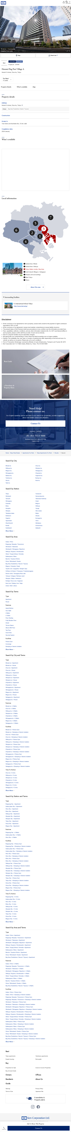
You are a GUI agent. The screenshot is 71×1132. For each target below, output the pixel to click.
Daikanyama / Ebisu (11, 556)
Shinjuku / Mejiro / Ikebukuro (13, 578)
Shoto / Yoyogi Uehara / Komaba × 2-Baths (17, 976)
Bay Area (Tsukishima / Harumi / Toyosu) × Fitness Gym (21, 1036)
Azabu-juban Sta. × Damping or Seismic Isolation (19, 851)
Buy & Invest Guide (11, 1071)
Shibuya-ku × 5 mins (11, 775)
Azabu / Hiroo (9, 541)
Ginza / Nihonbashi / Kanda (13, 561)
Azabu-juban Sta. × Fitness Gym (14, 848)
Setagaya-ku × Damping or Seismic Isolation (18, 766)
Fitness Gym (9, 641)
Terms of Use (9, 1091)
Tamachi (8, 498)
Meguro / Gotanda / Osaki (13, 566)
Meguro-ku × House (11, 694)
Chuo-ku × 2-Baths (11, 708)
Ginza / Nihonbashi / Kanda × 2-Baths (16, 983)
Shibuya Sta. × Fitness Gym (13, 863)
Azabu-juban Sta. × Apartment (14, 806)
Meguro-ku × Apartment (12, 692)
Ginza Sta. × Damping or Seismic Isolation (17, 885)
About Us (39, 1079)
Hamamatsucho (40, 496)
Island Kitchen (9, 608)
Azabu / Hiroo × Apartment (13, 935)
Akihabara (38, 523)
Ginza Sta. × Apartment (12, 823)
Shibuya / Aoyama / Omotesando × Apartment (18, 945)
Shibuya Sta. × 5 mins (12, 906)
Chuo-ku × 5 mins (10, 773)
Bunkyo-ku (38, 478)
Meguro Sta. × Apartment (12, 826)
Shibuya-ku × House (11, 675)
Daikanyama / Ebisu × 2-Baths (14, 978)
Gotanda (8, 503)
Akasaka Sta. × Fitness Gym (13, 868)
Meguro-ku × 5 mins (11, 785)
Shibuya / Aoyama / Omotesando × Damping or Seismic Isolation (23, 1014)
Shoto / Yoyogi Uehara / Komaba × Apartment (18, 947)
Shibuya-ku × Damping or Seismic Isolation (17, 742)
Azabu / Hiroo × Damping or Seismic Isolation (18, 994)
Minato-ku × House (11, 665)
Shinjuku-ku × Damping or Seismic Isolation (17, 746)
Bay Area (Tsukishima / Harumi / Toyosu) (17, 563)
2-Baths (8, 613)
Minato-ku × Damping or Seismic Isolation (17, 732)
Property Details (6, 87)
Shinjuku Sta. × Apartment (13, 818)
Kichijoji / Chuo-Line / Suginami (14, 581)
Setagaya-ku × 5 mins (12, 787)
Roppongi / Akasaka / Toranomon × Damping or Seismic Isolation (23, 999)
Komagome (39, 518)
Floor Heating (9, 618)
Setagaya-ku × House (11, 699)
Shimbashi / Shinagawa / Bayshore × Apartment (19, 942)
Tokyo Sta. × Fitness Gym (13, 878)
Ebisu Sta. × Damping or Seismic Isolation (17, 861)
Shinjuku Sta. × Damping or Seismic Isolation (18, 875)
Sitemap (8, 1088)
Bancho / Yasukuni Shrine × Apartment (16, 952)
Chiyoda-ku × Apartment (12, 682)
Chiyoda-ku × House (11, 685)
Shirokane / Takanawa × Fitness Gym (16, 1002)
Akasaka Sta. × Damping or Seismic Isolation (18, 870)
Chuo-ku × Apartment (11, 668)
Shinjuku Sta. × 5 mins (12, 911)
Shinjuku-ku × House (11, 680)
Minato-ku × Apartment (12, 663)
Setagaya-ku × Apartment (13, 697)
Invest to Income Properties (43, 1067)
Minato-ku (8, 465)
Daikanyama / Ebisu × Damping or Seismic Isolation (20, 1024)
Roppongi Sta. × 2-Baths (12, 832)
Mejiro (37, 513)
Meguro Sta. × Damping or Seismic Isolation (18, 890)
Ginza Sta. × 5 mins (11, 916)
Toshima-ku (9, 478)
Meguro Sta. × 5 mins (11, 918)
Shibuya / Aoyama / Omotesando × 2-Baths (17, 973)
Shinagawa (9, 501)
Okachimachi (9, 523)
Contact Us (38, 1128)
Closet (7, 623)
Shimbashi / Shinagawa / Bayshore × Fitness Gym (19, 1007)
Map (34, 87)
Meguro (38, 503)
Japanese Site (39, 1091)
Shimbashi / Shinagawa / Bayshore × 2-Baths (18, 971)
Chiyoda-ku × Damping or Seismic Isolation (17, 751)
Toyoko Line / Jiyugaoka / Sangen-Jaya (16, 568)
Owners (9, 1075)
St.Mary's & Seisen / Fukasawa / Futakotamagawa (19, 571)
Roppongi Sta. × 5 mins (12, 896)
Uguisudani (9, 520)
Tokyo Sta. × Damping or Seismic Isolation (17, 880)
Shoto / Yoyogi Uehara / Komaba (15, 554)
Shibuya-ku (9, 468)
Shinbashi (8, 496)
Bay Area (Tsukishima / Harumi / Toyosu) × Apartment (20, 957)
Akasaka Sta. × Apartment (13, 816)
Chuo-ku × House (10, 670)
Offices (38, 1075)
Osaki (37, 501)
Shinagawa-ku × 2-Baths (12, 718)
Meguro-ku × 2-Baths (11, 720)
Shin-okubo (39, 511)
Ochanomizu (39, 525)
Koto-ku (38, 480)
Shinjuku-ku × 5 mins (11, 777)
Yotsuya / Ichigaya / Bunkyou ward (15, 576)
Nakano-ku (9, 475)
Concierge (8, 644)
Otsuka (37, 515)
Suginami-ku (39, 475)
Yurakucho (38, 493)
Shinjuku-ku (39, 468)
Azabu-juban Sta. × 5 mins (13, 899)
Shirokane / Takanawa (12, 546)
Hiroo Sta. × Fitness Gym (12, 853)
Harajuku (8, 508)
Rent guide (38, 1059)
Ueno (37, 520)
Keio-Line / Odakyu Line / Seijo (14, 583)
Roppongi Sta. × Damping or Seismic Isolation (18, 846)
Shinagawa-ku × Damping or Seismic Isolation (18, 756)
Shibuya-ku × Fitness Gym (13, 739)
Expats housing (10, 1059)
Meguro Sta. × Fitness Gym (13, 888)
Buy (7, 1063)
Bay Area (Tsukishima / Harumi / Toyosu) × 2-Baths (19, 985)
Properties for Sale (11, 1067)
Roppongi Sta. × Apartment (13, 804)
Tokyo (7, 493)
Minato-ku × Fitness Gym (12, 729)
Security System (10, 635)
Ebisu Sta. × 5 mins (11, 904)
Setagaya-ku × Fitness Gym (13, 764)
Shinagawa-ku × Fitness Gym (14, 754)
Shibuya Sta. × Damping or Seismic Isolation (18, 866)
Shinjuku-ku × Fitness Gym (13, 744)
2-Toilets (8, 615)
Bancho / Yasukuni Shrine (13, 559)
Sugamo (8, 518)
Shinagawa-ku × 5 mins (12, 782)
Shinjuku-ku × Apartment (12, 677)
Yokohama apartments (42, 1056)
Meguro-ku (9, 470)
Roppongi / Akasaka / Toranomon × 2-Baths (17, 966)
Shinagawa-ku (9, 473)
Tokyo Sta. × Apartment (12, 821)
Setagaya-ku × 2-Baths (12, 723)
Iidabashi (38, 528)
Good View (9, 632)
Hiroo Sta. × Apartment (12, 809)
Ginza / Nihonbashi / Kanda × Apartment (17, 955)
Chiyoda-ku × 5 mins (11, 780)
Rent (7, 1051)
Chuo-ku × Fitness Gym (12, 734)
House (7, 601)
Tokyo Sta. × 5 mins (11, 914)
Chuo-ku (38, 465)
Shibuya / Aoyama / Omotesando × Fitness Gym (19, 1011)
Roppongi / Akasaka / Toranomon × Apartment (18, 937)
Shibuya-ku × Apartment (12, 672)
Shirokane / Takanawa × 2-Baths (14, 968)
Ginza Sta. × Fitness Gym (13, 883)
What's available (22, 87)
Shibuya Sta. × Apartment (13, 813)
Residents (9, 1079)
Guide (8, 1083)
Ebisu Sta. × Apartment (12, 811)
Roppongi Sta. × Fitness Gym (14, 844)
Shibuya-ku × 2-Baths (11, 711)
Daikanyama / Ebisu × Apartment (15, 950)
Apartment (8, 599)
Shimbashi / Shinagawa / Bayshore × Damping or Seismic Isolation (24, 1009)
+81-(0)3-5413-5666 (35, 435)
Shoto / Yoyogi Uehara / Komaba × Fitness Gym (19, 1016)
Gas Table (8, 610)
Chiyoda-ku (39, 473)
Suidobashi (9, 528)
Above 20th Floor (10, 627)
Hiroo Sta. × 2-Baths (11, 837)
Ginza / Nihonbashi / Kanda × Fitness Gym (17, 1031)
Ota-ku (7, 480)
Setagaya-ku (39, 470)
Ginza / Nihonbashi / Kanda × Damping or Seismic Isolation (22, 1033)
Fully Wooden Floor (11, 620)
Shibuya (38, 506)
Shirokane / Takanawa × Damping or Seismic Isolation (20, 1004)
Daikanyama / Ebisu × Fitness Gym (15, 1021)
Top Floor (8, 630)
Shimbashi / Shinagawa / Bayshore (15, 549)
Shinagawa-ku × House (12, 690)
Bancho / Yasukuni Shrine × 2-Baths (15, 981)
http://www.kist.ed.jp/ (20, 306)
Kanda (7, 525)
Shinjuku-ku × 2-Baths (12, 713)
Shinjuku (8, 511)
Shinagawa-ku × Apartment (13, 687)
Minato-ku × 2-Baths (11, 706)
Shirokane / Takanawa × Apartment (15, 940)
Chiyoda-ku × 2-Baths (11, 716)
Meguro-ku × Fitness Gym (13, 759)
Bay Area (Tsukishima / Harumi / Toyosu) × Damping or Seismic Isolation (25, 1038)
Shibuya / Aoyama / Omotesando (15, 551)
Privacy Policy (39, 1088)
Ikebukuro (8, 515)
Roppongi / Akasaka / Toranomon (15, 544)
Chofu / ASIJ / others (11, 585)
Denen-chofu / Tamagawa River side (16, 573)
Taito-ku (8, 483)
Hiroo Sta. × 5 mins (11, 901)
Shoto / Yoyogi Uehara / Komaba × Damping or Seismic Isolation (23, 1019)
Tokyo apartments (10, 1056)
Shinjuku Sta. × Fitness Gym (13, 873)
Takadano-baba (10, 513)
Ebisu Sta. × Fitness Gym (12, 858)
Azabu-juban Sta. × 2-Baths (13, 835)
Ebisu (7, 506)
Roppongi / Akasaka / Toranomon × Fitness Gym (19, 997)
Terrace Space (10, 625)
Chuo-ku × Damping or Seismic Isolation (17, 737)
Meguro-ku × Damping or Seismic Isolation (17, 761)
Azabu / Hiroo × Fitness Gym (13, 992)
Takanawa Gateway (41, 498)
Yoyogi (37, 508)
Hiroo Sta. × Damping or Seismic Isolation (17, 856)
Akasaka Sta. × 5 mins (12, 909)
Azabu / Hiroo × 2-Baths (12, 963)
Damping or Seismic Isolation (14, 646)
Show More (9, 531)
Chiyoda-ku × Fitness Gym (13, 749)
